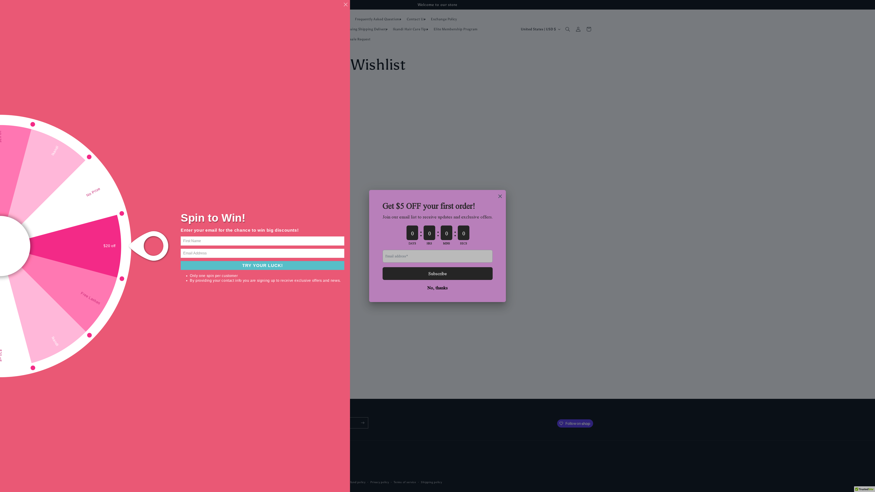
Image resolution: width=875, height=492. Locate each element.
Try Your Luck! (262, 265)
